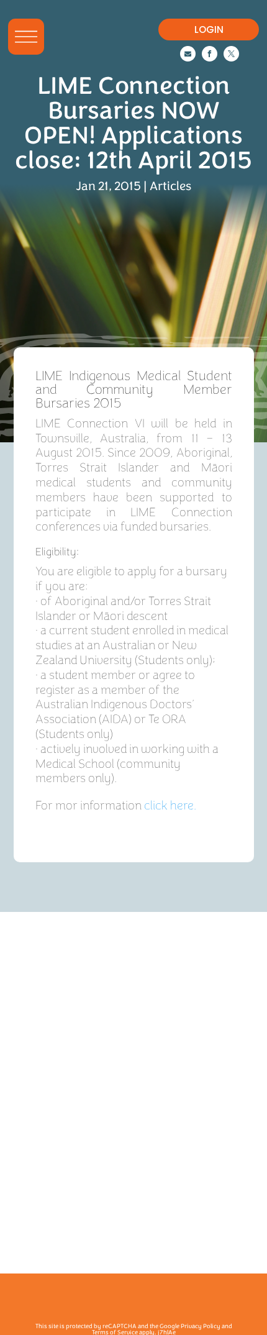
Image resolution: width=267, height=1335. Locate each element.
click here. (170, 805)
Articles (170, 186)
